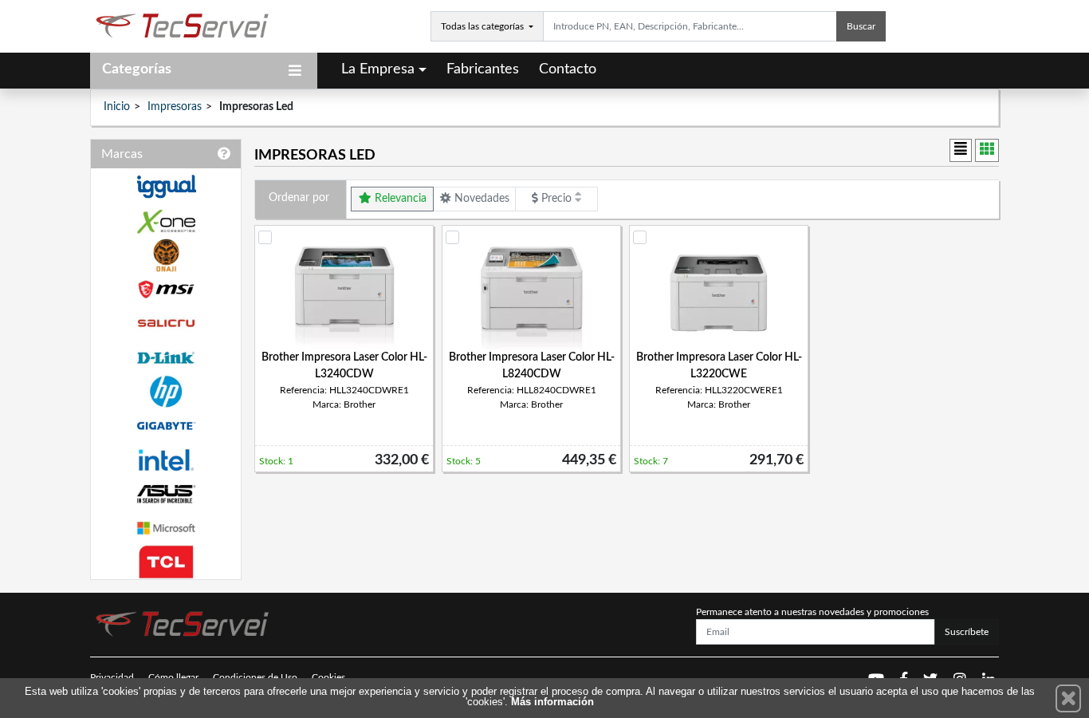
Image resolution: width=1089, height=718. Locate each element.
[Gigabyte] (166, 425)
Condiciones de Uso (255, 677)
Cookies (328, 677)
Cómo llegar (173, 677)
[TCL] (166, 562)
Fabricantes (482, 69)
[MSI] (166, 289)
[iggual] (166, 186)
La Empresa (378, 69)
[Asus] (166, 494)
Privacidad (112, 677)
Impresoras (174, 106)
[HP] (166, 392)
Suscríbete (967, 632)
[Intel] (166, 460)
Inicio (117, 106)
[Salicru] (166, 323)
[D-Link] (166, 358)
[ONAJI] (166, 256)
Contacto (567, 69)
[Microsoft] (166, 528)
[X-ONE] (166, 221)
